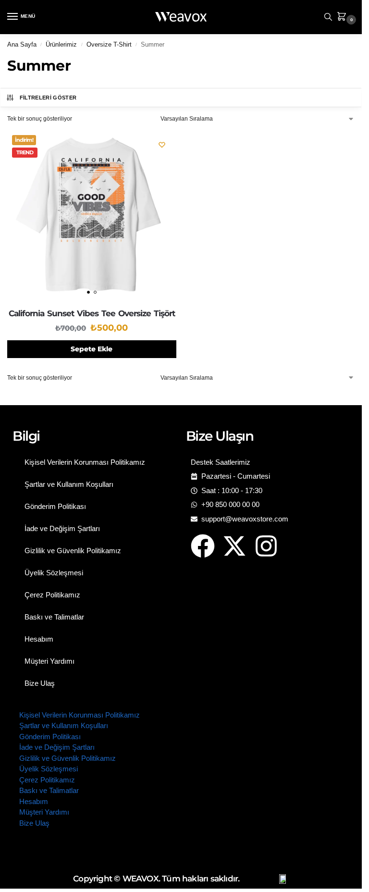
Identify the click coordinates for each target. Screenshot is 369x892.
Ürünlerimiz (61, 44)
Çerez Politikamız (52, 595)
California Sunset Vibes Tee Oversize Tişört (92, 313)
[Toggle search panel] (328, 17)
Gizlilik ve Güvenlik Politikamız (73, 550)
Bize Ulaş (40, 683)
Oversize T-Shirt (109, 44)
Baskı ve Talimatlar (54, 617)
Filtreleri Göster (48, 97)
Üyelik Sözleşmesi (54, 573)
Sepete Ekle (91, 349)
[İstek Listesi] (162, 144)
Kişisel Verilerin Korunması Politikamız (85, 462)
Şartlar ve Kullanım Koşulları (69, 484)
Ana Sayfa (22, 44)
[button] (343, 17)
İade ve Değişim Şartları (62, 528)
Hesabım (39, 639)
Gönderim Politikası (55, 506)
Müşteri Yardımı (49, 661)
